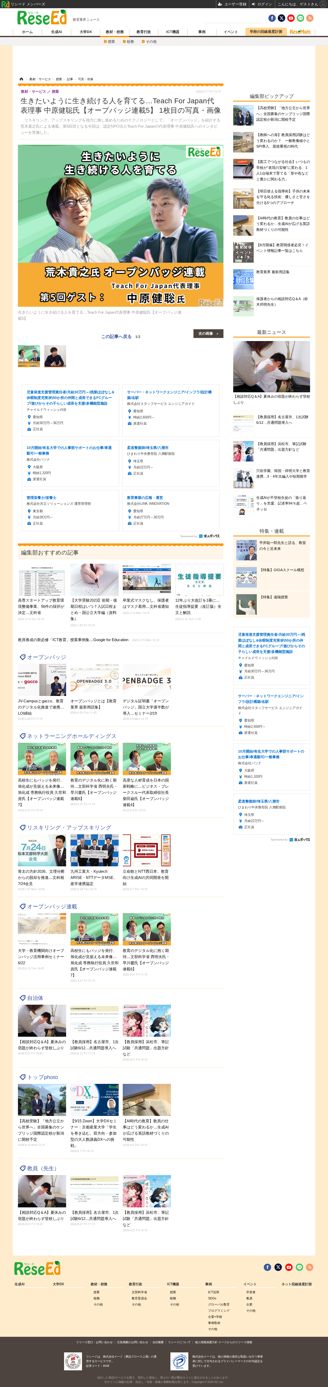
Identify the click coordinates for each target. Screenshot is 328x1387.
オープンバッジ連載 (52, 906)
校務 (130, 41)
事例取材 (214, 1323)
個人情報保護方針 (206, 1342)
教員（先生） (43, 1168)
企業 (249, 1304)
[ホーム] (21, 79)
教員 (249, 1298)
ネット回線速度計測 (297, 1284)
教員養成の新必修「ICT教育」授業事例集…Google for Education (88, 640)
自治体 (35, 998)
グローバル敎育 (219, 1304)
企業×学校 (215, 1317)
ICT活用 (213, 1292)
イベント (231, 32)
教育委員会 (139, 1298)
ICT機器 (172, 32)
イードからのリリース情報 (235, 1342)
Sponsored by (188, 536)
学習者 (250, 1292)
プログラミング (219, 1310)
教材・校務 (115, 32)
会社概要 (158, 1342)
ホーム (27, 32)
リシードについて (179, 1342)
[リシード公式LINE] (299, 1267)
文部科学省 (139, 1292)
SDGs (212, 1298)
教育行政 (144, 32)
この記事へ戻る (120, 336)
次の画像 (206, 333)
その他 (151, 41)
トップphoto (42, 1077)
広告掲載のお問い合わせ (132, 1342)
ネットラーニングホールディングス (72, 736)
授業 (111, 41)
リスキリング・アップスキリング (69, 827)
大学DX (86, 32)
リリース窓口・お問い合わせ (94, 1342)
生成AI (56, 32)
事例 (202, 32)
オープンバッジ (46, 657)
